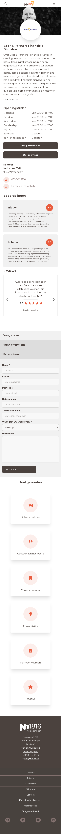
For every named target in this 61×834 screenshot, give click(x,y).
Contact (30, 795)
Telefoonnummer (11, 410)
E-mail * (6, 376)
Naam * (6, 365)
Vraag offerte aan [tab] (14, 344)
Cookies (30, 772)
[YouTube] (38, 820)
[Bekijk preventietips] (30, 617)
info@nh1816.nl (31, 758)
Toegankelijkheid (30, 811)
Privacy (30, 778)
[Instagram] (53, 820)
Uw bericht (8, 433)
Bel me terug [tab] (11, 354)
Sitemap (30, 789)
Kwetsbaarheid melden (30, 800)
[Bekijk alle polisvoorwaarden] (30, 653)
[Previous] (8, 299)
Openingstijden (30, 751)
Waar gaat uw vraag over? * (17, 422)
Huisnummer (9, 399)
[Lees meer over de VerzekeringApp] (30, 580)
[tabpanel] (30, 418)
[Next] (53, 299)
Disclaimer (30, 783)
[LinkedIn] (22, 820)
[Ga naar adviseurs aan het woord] (30, 544)
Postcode (7, 388)
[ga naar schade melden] (30, 508)
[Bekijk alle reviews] (30, 689)
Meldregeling (30, 806)
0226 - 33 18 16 (31, 755)
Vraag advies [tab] (11, 335)
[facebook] (7, 820)
